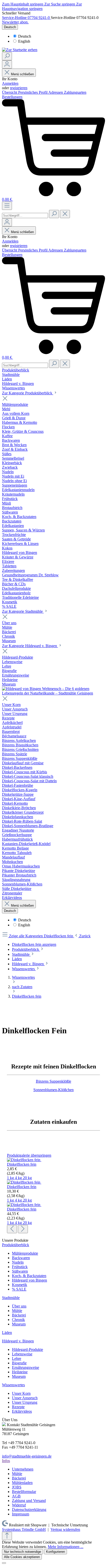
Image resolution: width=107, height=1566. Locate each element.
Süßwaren (20, 1271)
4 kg (19, 1178)
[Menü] (7, 206)
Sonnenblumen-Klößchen (53, 1090)
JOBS (16, 1487)
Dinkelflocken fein (21, 1164)
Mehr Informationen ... (65, 1547)
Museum (19, 1324)
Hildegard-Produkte (27, 1349)
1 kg (11, 1178)
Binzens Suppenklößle (53, 1081)
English (24, 41)
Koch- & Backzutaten (29, 1276)
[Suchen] (7, 56)
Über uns (19, 1306)
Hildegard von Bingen (29, 1280)
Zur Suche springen (60, 4)
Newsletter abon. (15, 22)
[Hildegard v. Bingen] (53, 693)
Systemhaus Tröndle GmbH (24, 1529)
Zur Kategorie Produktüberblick (27, 393)
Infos (6, 1461)
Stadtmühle (11, 1298)
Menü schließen (22, 74)
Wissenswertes (13, 1385)
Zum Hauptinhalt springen (23, 4)
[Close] (4, 1563)
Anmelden (10, 83)
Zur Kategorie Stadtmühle (23, 611)
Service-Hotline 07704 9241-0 (26, 17)
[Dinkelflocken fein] (24, 1160)
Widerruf (19, 1505)
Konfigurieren (55, 1552)
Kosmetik (19, 1285)
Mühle (17, 1310)
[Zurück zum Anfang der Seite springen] (7, 1536)
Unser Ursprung (24, 1402)
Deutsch (24, 36)
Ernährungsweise (25, 1367)
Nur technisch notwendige (22, 1552)
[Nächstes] (23, 1229)
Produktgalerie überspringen (29, 1155)
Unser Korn (21, 1393)
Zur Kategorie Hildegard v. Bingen (30, 646)
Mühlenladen (22, 1482)
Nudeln (18, 1262)
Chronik (18, 1319)
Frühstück (20, 1267)
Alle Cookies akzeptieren (22, 1557)
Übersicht (10, 92)
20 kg (27, 1178)
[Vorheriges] (12, 1229)
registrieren (18, 88)
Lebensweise (22, 1354)
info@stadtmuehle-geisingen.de (27, 1456)
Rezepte (18, 1407)
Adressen (56, 92)
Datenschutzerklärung (29, 1509)
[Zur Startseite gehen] (19, 50)
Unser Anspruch (25, 1398)
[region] (53, 1193)
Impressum (20, 1514)
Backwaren (21, 1258)
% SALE (19, 1289)
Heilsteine (20, 1372)
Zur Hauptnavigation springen (42, 6)
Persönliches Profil (33, 92)
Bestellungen (12, 97)
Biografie (19, 1363)
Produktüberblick (15, 1245)
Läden (7, 1332)
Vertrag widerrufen (65, 1529)
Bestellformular (24, 1491)
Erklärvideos (22, 1411)
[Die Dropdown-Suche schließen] (65, 214)
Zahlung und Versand (29, 1500)
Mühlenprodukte (25, 1253)
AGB (16, 1496)
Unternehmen (22, 1469)
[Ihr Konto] (7, 64)
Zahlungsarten (75, 92)
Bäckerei (19, 1315)
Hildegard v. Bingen (18, 1341)
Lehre (16, 1358)
